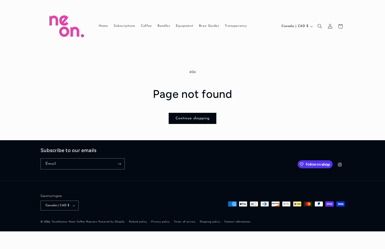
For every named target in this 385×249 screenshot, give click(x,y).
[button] (320, 26)
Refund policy (138, 221)
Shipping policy (210, 221)
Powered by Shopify (111, 221)
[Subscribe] (119, 163)
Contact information (237, 221)
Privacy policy (160, 221)
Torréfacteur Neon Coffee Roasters (74, 221)
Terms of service (184, 221)
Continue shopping (192, 118)
